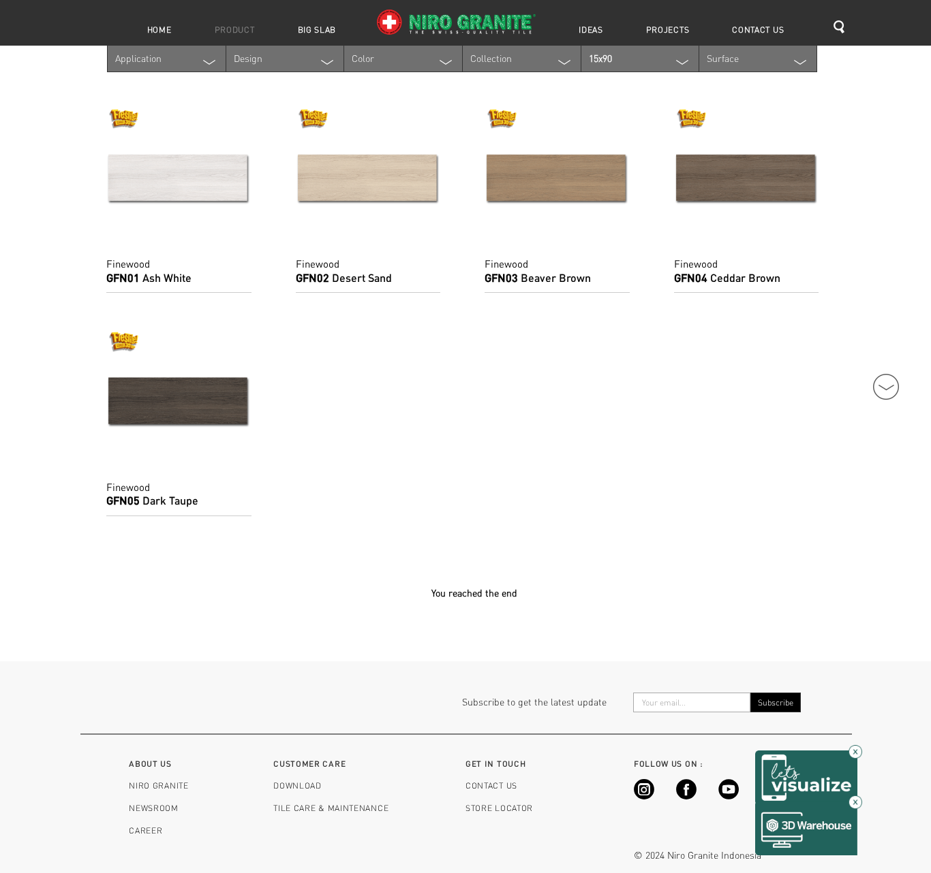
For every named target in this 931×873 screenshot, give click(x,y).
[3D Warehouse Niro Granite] (806, 827)
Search (844, 27)
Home (159, 29)
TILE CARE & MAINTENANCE (330, 807)
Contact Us (758, 29)
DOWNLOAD (297, 785)
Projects (668, 29)
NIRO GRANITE (158, 785)
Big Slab (317, 29)
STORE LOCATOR (499, 807)
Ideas (591, 29)
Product (235, 29)
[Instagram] (644, 795)
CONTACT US (491, 785)
